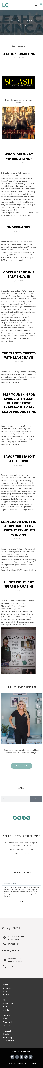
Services (6, 1015)
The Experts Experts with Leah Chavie (19, 355)
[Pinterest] (28, 818)
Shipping (7, 1025)
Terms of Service (23, 1063)
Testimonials (8, 1041)
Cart (5, 1006)
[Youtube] (19, 818)
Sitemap (33, 1063)
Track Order (8, 1022)
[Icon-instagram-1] (12, 1057)
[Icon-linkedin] (17, 1057)
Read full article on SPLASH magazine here (18, 570)
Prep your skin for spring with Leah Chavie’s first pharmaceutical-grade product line (19, 403)
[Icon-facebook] (21, 1057)
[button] (20, 901)
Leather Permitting (18, 54)
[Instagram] (24, 818)
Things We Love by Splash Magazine (18, 584)
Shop (5, 1000)
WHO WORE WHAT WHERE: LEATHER (19, 156)
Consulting (7, 1037)
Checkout (7, 1010)
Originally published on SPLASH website (17, 291)
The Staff (7, 1031)
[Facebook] (15, 818)
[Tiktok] (26, 1057)
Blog (5, 991)
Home (15, 25)
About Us (7, 988)
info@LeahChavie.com (24, 849)
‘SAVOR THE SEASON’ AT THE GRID (19, 458)
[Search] (36, 799)
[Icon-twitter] (31, 1057)
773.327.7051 (25, 845)
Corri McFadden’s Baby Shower (18, 274)
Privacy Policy (11, 1063)
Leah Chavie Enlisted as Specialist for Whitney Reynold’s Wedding (18, 528)
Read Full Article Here (10, 382)
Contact (6, 994)
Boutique (7, 1034)
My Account (8, 1003)
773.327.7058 (23, 854)
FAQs (5, 1019)
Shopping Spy (18, 227)
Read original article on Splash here (15, 475)
